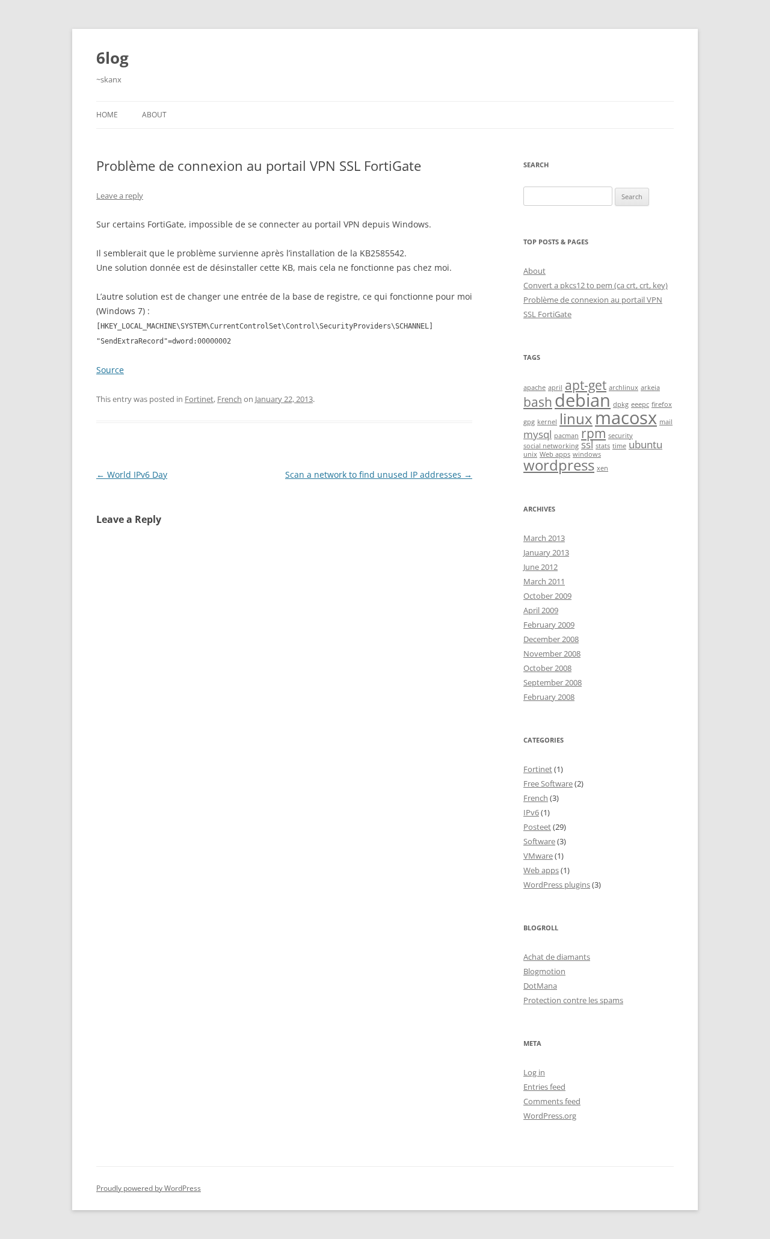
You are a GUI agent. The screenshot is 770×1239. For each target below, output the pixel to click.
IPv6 (531, 812)
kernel (547, 422)
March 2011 (544, 581)
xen (602, 468)
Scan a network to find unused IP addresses (378, 474)
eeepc (640, 404)
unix (530, 454)
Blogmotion (544, 971)
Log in (534, 1072)
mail (666, 422)
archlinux (623, 387)
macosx (626, 418)
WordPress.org (549, 1115)
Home (107, 115)
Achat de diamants (556, 956)
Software (539, 841)
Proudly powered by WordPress (148, 1188)
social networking (551, 446)
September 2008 (552, 682)
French (229, 399)
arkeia (650, 387)
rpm (593, 433)
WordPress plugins (556, 884)
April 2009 (540, 610)
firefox (661, 404)
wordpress (558, 465)
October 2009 (547, 595)
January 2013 (546, 552)
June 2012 (540, 566)
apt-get (585, 385)
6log (112, 58)
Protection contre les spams (573, 1000)
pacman (566, 435)
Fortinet (199, 399)
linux (576, 418)
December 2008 (551, 639)
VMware (538, 855)
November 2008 (552, 653)
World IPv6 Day (131, 474)
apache (534, 387)
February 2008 (548, 696)
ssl (587, 444)
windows (587, 454)
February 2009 (548, 624)
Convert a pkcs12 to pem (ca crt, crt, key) (595, 285)
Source (110, 369)
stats (603, 446)
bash (537, 402)
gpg (529, 422)
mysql (537, 434)
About (154, 115)
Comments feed (552, 1101)
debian (583, 400)
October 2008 (547, 668)
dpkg (621, 404)
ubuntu (645, 444)
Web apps (555, 454)
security (620, 435)
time (619, 446)
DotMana (540, 985)
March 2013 (544, 538)
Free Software (548, 783)
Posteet (537, 826)
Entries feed (544, 1086)
